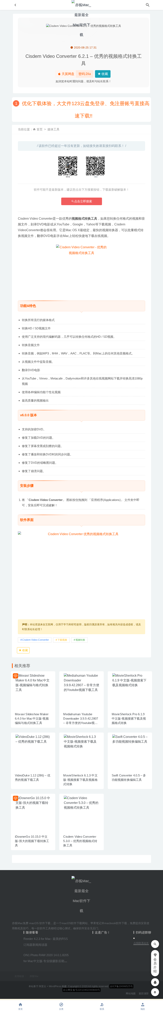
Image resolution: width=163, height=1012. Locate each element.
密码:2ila (85, 74)
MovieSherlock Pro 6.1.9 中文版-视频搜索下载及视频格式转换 (129, 718)
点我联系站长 (141, 943)
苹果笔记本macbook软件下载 (108, 923)
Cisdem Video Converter (35, 639)
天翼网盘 (67, 74)
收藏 (104, 74)
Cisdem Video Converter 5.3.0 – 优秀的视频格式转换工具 (80, 841)
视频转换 (80, 639)
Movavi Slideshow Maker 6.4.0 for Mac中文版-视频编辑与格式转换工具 (32, 718)
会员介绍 (155, 965)
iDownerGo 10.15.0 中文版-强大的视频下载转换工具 (32, 841)
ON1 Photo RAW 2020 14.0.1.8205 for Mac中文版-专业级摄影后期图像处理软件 (46, 961)
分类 (61, 1009)
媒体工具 (53, 129)
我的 (143, 1009)
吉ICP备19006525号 (121, 986)
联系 (102, 1009)
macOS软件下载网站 (75, 923)
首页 (40, 129)
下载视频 (62, 639)
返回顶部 (143, 993)
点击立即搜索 (83, 201)
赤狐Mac (34, 976)
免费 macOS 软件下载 (36, 923)
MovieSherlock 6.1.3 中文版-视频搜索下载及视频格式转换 (80, 780)
